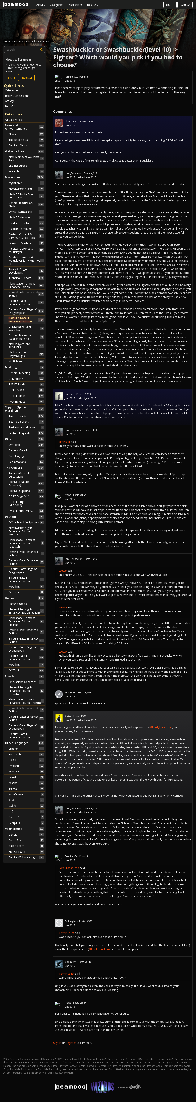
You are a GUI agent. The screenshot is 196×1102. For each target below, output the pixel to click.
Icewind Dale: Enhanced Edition (26, 293)
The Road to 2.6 (26, 140)
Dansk (26, 777)
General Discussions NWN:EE (26, 204)
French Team (26, 851)
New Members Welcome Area (26, 158)
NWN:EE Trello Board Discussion (26, 195)
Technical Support (26, 278)
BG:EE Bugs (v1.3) (26, 496)
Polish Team (26, 840)
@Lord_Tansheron (160, 727)
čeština (26, 783)
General (26, 834)
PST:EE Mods (26, 384)
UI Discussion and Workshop (26, 328)
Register (185, 4)
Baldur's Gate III (26, 450)
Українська (26, 794)
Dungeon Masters (26, 243)
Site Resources (26, 165)
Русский (26, 765)
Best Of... (92, 5)
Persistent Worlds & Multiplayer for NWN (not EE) (26, 260)
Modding (26, 586)
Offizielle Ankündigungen (26, 522)
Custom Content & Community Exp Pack (26, 235)
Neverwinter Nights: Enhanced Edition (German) (26, 531)
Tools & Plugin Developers (26, 270)
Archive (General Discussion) (26, 474)
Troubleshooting (26, 416)
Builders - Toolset (26, 223)
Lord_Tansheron (73, 173)
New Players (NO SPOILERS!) (26, 345)
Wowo (68, 495)
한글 (26, 800)
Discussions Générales (26, 682)
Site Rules (26, 171)
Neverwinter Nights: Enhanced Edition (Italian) (26, 611)
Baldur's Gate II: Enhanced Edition (26, 319)
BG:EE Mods (26, 390)
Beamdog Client (26, 421)
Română (26, 817)
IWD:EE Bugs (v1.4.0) (26, 510)
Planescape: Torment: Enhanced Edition (26, 285)
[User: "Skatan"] (59, 718)
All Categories (13, 119)
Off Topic (26, 592)
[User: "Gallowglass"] (59, 923)
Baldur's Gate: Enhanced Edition (26, 302)
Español (26, 748)
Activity (40, 5)
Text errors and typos (26, 427)
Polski (26, 760)
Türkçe (26, 788)
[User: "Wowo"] (59, 497)
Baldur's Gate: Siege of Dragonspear (26, 311)
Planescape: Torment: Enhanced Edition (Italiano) (26, 621)
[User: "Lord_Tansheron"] (59, 175)
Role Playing (26, 456)
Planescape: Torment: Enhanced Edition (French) (26, 701)
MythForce (26, 183)
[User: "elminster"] (59, 396)
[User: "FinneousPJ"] (59, 694)
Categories (56, 5)
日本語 (26, 806)
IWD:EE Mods (26, 401)
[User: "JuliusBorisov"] (59, 123)
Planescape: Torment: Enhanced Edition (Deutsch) (26, 543)
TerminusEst (71, 76)
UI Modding (26, 378)
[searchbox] (24, 49)
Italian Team (26, 846)
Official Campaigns (26, 211)
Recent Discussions (17, 96)
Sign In (170, 4)
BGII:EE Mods (26, 396)
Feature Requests (26, 433)
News (26, 134)
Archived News (26, 145)
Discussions (75, 5)
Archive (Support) (26, 491)
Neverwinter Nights (26, 188)
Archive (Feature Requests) (26, 483)
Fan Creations (26, 462)
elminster (70, 394)
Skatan (68, 716)
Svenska (26, 771)
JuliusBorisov (71, 121)
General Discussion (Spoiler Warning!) (26, 336)
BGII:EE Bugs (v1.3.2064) (26, 503)
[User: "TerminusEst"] (59, 79)
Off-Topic (26, 445)
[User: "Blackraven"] (59, 964)
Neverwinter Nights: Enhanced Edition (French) (26, 690)
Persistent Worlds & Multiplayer (26, 250)
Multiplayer (26, 361)
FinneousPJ (70, 692)
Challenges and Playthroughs (26, 354)
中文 (26, 811)
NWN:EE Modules (26, 217)
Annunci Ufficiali (26, 604)
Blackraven (70, 961)
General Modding (26, 373)
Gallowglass (71, 921)
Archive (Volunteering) (26, 857)
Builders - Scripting (26, 228)
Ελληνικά (26, 823)
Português (26, 754)
